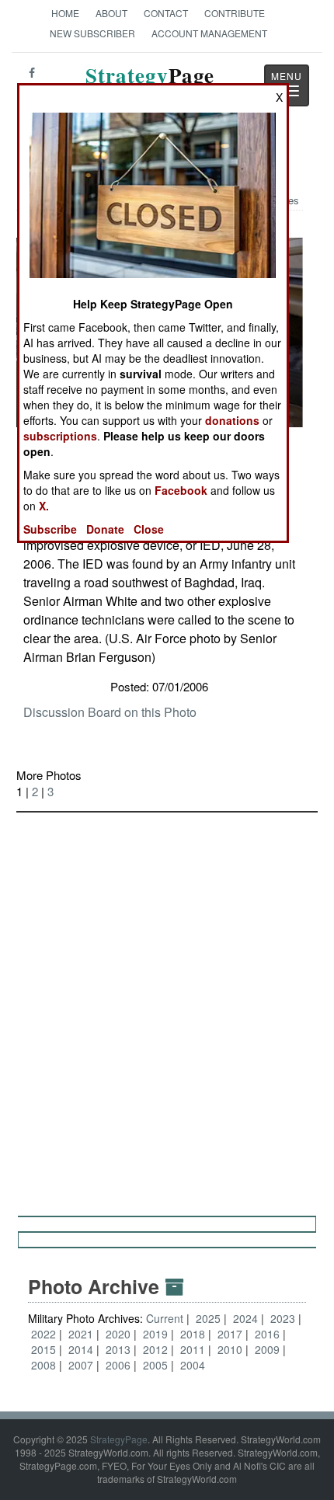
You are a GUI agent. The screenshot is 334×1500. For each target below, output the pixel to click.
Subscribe (50, 529)
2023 (282, 1318)
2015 (43, 1349)
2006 (118, 1365)
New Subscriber (92, 33)
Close (149, 529)
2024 (245, 1318)
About (111, 12)
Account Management (209, 33)
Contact (166, 12)
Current (166, 1318)
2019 (155, 1334)
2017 (229, 1334)
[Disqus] (167, 1007)
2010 (229, 1349)
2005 (155, 1365)
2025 (208, 1318)
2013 (118, 1349)
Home (65, 12)
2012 (155, 1349)
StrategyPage (119, 1439)
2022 (43, 1334)
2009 (267, 1349)
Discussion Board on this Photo (110, 712)
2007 (80, 1365)
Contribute (234, 12)
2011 (192, 1349)
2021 (80, 1334)
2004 (192, 1365)
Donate (105, 529)
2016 (267, 1334)
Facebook (181, 490)
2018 (192, 1334)
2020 (118, 1334)
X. (44, 505)
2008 (43, 1365)
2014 (80, 1349)
